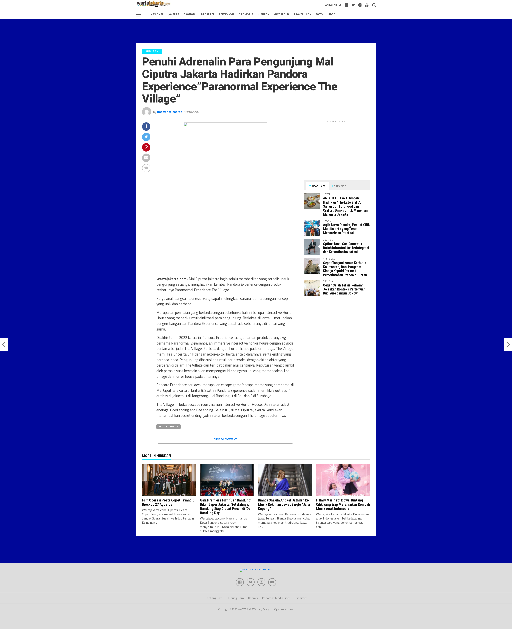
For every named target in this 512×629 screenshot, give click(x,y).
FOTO (319, 14)
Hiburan (263, 14)
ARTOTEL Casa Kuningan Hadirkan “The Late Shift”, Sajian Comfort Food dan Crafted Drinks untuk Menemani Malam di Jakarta (345, 206)
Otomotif (246, 14)
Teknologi (226, 14)
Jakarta (173, 14)
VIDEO (331, 14)
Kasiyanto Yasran (169, 111)
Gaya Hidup (281, 14)
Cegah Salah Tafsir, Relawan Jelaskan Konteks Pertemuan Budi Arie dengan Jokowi (344, 289)
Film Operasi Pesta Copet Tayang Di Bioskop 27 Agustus (168, 502)
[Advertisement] (256, 31)
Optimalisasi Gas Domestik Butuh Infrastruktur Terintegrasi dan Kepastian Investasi (346, 248)
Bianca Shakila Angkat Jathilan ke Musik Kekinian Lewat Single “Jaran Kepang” (285, 504)
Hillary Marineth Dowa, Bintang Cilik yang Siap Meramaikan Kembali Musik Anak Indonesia (343, 504)
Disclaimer (300, 598)
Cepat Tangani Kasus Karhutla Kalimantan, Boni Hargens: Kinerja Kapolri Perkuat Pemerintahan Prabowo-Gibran (345, 269)
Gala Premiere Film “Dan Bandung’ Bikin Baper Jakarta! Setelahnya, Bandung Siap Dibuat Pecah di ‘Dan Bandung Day (226, 506)
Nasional (156, 14)
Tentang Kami (214, 598)
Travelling (301, 14)
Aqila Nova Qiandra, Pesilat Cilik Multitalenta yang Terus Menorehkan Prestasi (346, 229)
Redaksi (253, 598)
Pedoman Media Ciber (276, 598)
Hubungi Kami (235, 598)
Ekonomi (190, 14)
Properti (207, 14)
